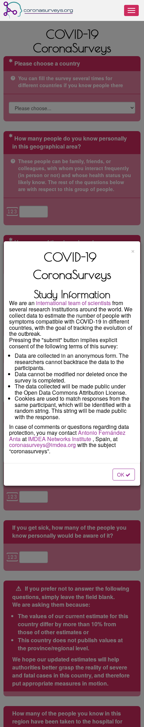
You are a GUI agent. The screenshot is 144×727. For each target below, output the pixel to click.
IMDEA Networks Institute (59, 439)
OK (121, 474)
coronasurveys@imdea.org (42, 445)
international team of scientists (73, 303)
